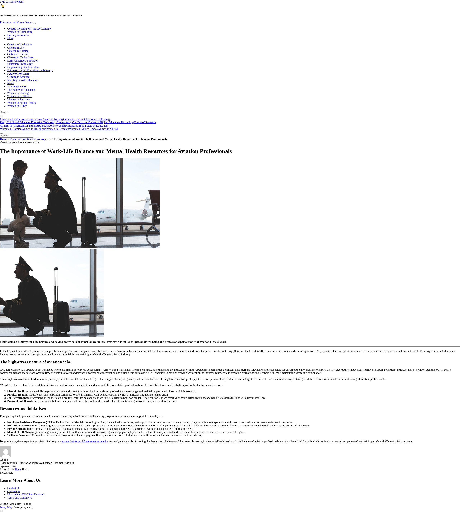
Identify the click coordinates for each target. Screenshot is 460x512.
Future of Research (18, 73)
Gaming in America (18, 76)
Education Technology (20, 63)
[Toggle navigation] (34, 23)
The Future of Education (21, 89)
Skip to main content (11, 1)
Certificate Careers (17, 54)
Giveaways (13, 491)
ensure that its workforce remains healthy (85, 441)
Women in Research (18, 99)
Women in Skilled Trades (21, 102)
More (10, 38)
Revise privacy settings (23, 507)
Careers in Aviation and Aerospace (29, 139)
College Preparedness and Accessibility (29, 28)
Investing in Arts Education (22, 80)
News (10, 83)
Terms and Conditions (19, 497)
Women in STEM (17, 105)
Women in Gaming (18, 93)
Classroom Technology (20, 57)
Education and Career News (16, 22)
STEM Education (17, 86)
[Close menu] (1, 133)
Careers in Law (16, 47)
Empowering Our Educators (23, 67)
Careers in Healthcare (19, 44)
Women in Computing (19, 31)
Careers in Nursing (18, 50)
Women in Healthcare (19, 96)
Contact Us (13, 487)
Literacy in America (18, 35)
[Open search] (1, 116)
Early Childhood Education (22, 60)
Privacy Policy (6, 507)
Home (3, 139)
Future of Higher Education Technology (30, 70)
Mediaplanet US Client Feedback (26, 494)
